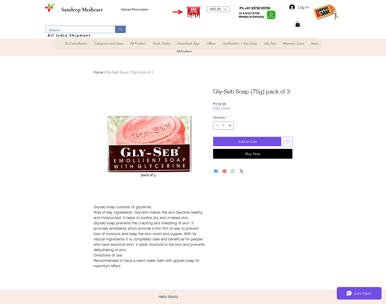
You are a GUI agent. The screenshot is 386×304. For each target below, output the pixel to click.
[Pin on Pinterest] (224, 171)
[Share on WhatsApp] (233, 171)
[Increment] (230, 125)
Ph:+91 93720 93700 (254, 8)
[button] (218, 9)
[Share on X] (241, 171)
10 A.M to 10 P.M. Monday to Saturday (251, 15)
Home (98, 72)
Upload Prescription (135, 9)
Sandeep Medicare (82, 9)
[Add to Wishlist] (287, 141)
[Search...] (120, 29)
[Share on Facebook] (216, 171)
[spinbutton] (223, 125)
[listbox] (218, 9)
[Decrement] (216, 125)
